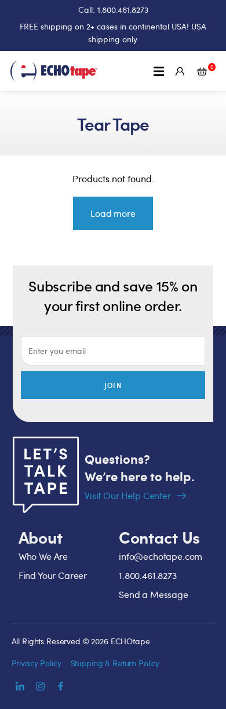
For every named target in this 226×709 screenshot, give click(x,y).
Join (113, 385)
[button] (158, 71)
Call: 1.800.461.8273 (113, 9)
